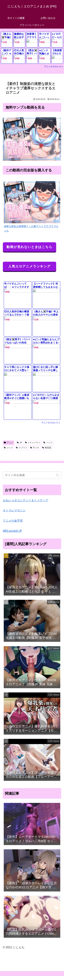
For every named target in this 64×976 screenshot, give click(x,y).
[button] (57, 475)
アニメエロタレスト (53, 66)
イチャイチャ (34, 442)
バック (49, 442)
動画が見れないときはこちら (29, 247)
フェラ (10, 447)
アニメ (10, 442)
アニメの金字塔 (13, 520)
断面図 (48, 447)
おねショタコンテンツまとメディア (25, 500)
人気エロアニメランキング (29, 266)
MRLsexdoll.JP (12, 530)
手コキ (36, 447)
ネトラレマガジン (14, 510)
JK (21, 442)
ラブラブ (23, 447)
